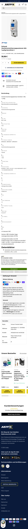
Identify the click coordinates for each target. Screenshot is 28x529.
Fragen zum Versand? (16, 313)
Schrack (3, 53)
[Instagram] (14, 525)
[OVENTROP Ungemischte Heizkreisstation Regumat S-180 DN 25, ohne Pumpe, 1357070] (19, 362)
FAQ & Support (5, 490)
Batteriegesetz (4, 477)
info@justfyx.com (5, 511)
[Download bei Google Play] (15, 457)
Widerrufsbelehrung (6, 480)
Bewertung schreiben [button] (14, 414)
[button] (25, 4)
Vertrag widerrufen (9, 484)
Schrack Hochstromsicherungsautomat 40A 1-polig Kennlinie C (13, 13)
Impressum (4, 505)
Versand (9, 58)
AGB (2, 487)
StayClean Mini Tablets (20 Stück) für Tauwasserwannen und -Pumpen (6, 375)
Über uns (3, 499)
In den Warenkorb (19, 62)
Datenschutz (4, 502)
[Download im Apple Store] (5, 457)
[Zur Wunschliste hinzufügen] (10, 359)
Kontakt (3, 508)
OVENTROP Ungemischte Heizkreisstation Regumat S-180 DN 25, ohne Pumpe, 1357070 (19, 376)
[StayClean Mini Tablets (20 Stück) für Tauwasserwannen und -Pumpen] (7, 362)
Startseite (3, 12)
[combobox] (14, 8)
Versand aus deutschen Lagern (14, 1)
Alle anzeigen (23, 353)
